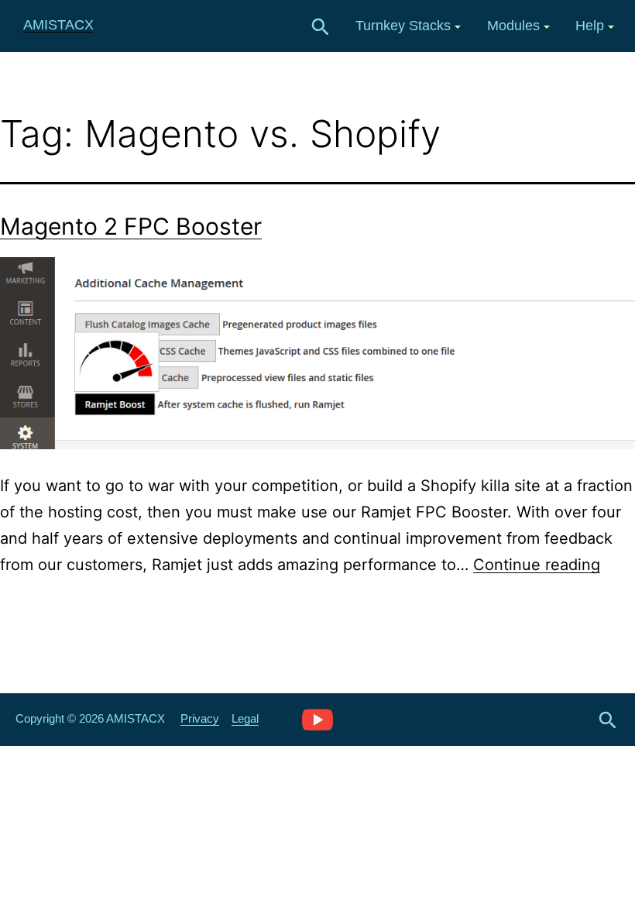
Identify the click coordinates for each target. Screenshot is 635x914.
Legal (245, 718)
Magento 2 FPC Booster (131, 226)
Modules (513, 25)
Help (589, 25)
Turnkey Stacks (403, 25)
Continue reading (536, 564)
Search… (320, 27)
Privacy (199, 718)
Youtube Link (317, 718)
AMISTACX (58, 25)
